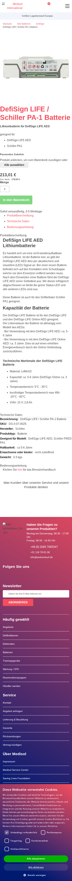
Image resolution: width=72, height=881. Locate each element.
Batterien (8, 652)
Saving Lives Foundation (16, 778)
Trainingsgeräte (11, 660)
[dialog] (36, 832)
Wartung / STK (11, 669)
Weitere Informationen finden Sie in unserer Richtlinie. (30, 826)
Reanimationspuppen (14, 677)
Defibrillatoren (10, 635)
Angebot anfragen (13, 711)
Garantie (7, 728)
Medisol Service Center (15, 769)
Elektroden (9, 643)
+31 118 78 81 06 (40, 552)
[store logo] (12, 6)
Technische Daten (18, 221)
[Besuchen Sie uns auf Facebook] (6, 574)
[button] (36, 875)
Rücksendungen (12, 736)
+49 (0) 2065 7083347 (44, 546)
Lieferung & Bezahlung (15, 719)
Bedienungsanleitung (20, 227)
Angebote (8, 627)
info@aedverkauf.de (41, 557)
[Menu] (67, 6)
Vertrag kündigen (12, 744)
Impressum (9, 761)
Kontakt (7, 702)
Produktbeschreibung (20, 215)
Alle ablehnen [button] (36, 867)
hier (20, 469)
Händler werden (11, 686)
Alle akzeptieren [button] (36, 858)
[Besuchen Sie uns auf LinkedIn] (16, 574)
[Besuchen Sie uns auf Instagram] (26, 574)
